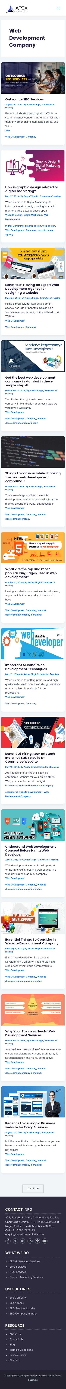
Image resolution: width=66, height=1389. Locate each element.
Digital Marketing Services (25, 1261)
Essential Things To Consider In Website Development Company (31, 941)
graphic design (33, 225)
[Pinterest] (37, 1241)
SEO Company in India (23, 1313)
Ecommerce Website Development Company (29, 785)
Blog (12, 1344)
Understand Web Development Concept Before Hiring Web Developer (30, 850)
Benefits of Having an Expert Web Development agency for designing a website (32, 289)
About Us (15, 1334)
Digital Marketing (33, 215)
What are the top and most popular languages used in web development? (31, 573)
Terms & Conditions (21, 1349)
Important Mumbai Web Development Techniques (26, 667)
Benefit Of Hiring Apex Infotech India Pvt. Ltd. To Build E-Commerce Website (30, 757)
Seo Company (18, 1297)
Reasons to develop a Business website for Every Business (30, 1125)
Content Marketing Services (26, 1277)
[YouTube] (45, 1241)
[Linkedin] (30, 1241)
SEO (7, 130)
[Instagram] (22, 1241)
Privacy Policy (18, 1355)
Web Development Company (20, 136)
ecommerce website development (23, 792)
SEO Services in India (22, 1308)
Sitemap (14, 1360)
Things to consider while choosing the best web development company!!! (33, 477)
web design (48, 225)
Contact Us (16, 1339)
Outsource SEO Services (24, 99)
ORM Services (18, 1272)
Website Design (13, 215)
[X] (15, 1241)
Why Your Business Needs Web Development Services (30, 1033)
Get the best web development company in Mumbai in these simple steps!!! (30, 381)
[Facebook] (8, 1241)
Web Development (15, 320)
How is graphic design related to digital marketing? (31, 189)
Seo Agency (17, 1302)
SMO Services (18, 1266)
